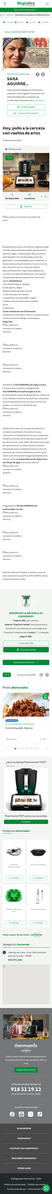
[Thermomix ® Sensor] (38, 896)
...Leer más (39, 100)
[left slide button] (5, 748)
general (10, 15)
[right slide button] (46, 748)
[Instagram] (31, 1114)
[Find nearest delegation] (5, 4)
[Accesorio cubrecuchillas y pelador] (14, 851)
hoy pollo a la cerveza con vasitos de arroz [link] (32, 15)
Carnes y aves (12, 721)
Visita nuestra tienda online (24, 10)
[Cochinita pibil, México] (26, 707)
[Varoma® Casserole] (38, 851)
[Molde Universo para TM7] (14, 896)
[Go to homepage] (26, 4)
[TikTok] (40, 1114)
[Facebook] (12, 1114)
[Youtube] (21, 1114)
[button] (47, 4)
